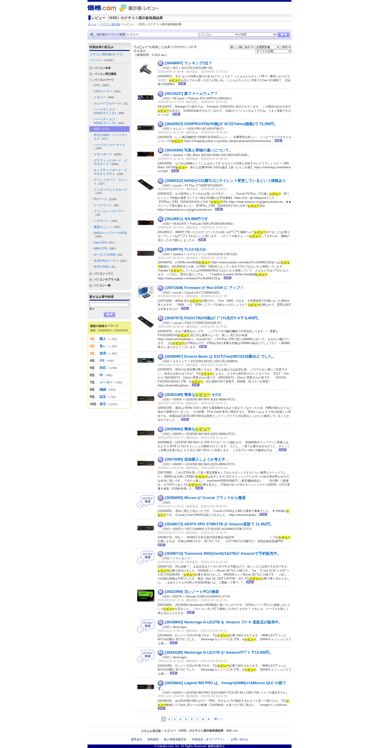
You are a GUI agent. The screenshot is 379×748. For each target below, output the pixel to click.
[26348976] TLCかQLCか (185, 249)
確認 (103, 389)
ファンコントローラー (109, 212)
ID (101, 375)
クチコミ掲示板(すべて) (106, 54)
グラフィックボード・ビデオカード (110, 162)
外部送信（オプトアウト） (209, 739)
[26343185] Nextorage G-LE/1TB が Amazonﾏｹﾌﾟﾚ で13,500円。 (219, 652)
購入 (103, 339)
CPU (102, 85)
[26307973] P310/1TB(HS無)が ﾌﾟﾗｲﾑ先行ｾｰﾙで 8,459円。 (213, 318)
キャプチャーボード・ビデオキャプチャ (110, 172)
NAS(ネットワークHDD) (110, 234)
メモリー (105, 97)
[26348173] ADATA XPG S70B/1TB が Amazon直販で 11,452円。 (219, 524)
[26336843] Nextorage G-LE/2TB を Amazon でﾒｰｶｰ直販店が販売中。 (223, 622)
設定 (103, 396)
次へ (217, 718)
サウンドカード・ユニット (110, 181)
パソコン (102, 60)
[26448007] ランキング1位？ (188, 63)
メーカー (106, 382)
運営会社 (136, 739)
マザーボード (108, 154)
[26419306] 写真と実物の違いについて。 (199, 150)
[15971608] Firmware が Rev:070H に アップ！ (204, 287)
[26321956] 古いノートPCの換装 (192, 592)
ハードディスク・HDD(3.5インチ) (110, 111)
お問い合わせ (239, 739)
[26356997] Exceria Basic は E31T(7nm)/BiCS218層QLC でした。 (220, 356)
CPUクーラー (108, 91)
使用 (103, 353)
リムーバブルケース (112, 103)
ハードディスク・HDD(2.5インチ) (110, 121)
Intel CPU (105, 242)
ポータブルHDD (109, 254)
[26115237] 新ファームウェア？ (191, 93)
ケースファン (107, 205)
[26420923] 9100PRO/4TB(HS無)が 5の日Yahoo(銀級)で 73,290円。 (221, 124)
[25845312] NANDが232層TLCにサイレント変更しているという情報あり (225, 180)
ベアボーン (106, 220)
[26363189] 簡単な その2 (193, 395)
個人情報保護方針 (175, 739)
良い (103, 346)
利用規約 (153, 739)
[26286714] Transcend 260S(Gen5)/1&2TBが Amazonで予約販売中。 (223, 553)
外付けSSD (105, 266)
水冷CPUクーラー (111, 260)
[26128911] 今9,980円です (186, 219)
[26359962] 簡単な (187, 429)
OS (102, 360)
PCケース (106, 199)
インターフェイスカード (110, 191)
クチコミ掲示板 (151, 730)
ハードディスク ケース (109, 146)
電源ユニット (108, 227)
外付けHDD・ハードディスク (111, 136)
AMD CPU (106, 248)
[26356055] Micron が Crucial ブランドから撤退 (205, 498)
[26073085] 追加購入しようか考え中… (197, 459)
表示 (103, 404)
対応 (103, 368)
